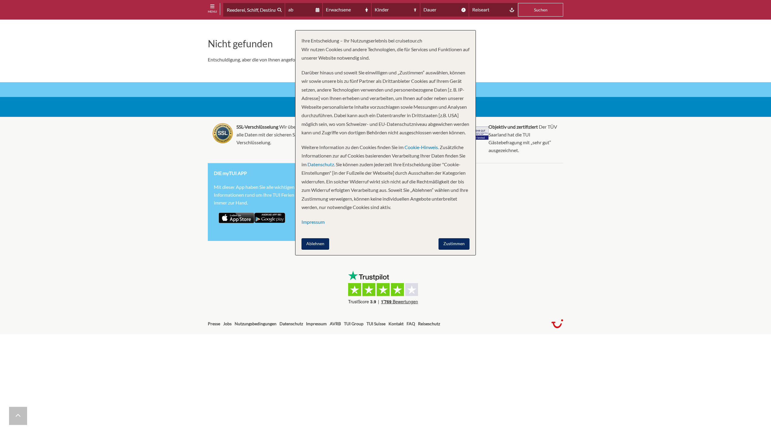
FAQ (411, 323)
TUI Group (354, 323)
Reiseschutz (429, 323)
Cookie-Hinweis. (421, 147)
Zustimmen (454, 243)
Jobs (227, 323)
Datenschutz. (321, 164)
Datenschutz (291, 323)
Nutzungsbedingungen (255, 323)
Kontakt (396, 323)
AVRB (335, 323)
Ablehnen (315, 243)
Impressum (316, 323)
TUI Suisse (376, 323)
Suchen (541, 9)
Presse (214, 323)
